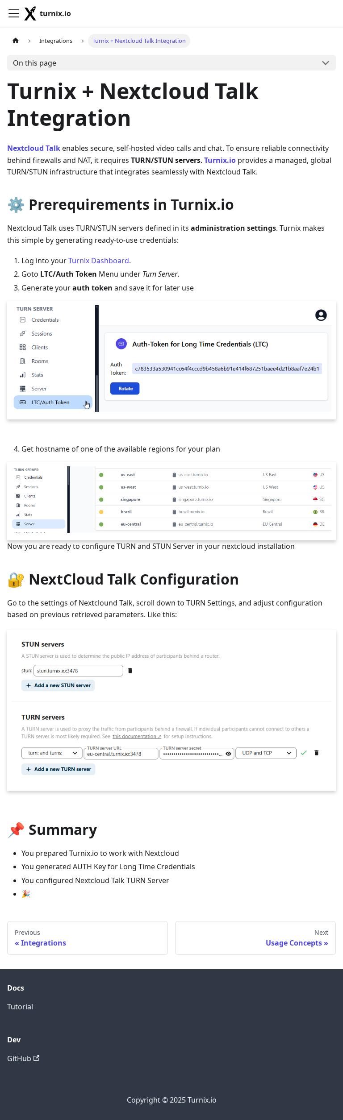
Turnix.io (220, 160)
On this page (34, 63)
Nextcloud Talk (33, 148)
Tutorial (20, 1007)
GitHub (19, 1058)
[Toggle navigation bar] (14, 13)
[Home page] (15, 41)
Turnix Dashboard (98, 260)
